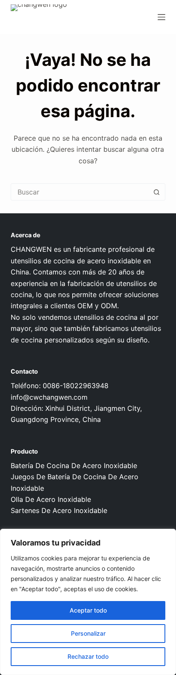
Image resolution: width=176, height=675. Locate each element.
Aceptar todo (88, 610)
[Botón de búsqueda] (156, 191)
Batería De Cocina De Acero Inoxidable (74, 465)
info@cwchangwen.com (49, 397)
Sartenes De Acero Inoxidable (59, 510)
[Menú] (161, 17)
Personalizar (88, 633)
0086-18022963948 (76, 385)
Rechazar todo (88, 656)
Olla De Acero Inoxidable (51, 499)
